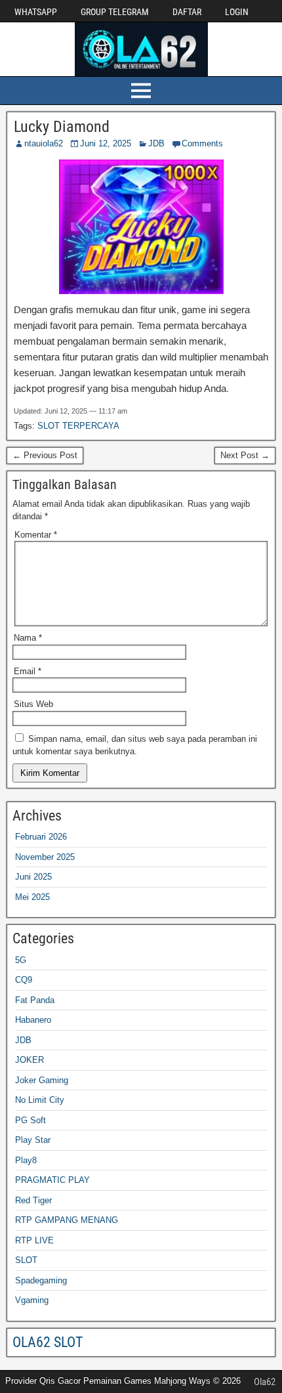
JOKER (29, 1060)
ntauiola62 (43, 143)
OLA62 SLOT (47, 1342)
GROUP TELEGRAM (115, 12)
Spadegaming (41, 1280)
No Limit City (39, 1100)
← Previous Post (44, 455)
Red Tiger (33, 1200)
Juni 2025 (33, 877)
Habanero (33, 1020)
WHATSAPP (35, 12)
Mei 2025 (32, 897)
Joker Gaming (41, 1080)
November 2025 (45, 857)
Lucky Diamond (62, 127)
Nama (28, 638)
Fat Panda (34, 1000)
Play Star (32, 1140)
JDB (156, 143)
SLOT (26, 1260)
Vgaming (32, 1300)
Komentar (35, 535)
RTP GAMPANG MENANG (66, 1220)
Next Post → (245, 455)
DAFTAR (186, 12)
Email (27, 671)
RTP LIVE (34, 1240)
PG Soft (30, 1120)
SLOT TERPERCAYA (78, 426)
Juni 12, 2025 (105, 143)
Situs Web (33, 704)
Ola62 (264, 1382)
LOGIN (237, 12)
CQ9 (23, 980)
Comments (202, 143)
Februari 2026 (41, 837)
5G (20, 960)
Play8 (26, 1160)
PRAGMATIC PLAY (52, 1180)
